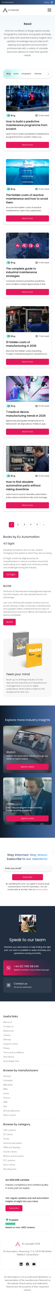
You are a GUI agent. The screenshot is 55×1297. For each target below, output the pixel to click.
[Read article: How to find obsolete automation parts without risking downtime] (27, 477)
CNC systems (9, 1130)
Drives (6, 1138)
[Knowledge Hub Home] (11, 10)
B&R (5, 1089)
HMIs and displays (11, 1147)
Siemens (7, 1076)
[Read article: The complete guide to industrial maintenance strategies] (27, 264)
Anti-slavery (8, 1056)
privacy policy (42, 889)
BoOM (9, 622)
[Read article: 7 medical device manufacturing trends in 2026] (27, 405)
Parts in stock (9, 1115)
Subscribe (27, 877)
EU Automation (8, 2)
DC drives (8, 1134)
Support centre (10, 1043)
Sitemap (7, 1039)
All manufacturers (11, 1110)
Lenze (6, 1093)
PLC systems (9, 1160)
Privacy (6, 1048)
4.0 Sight (10, 574)
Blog (8, 73)
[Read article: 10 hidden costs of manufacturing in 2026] (27, 335)
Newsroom (8, 1031)
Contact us (8, 1026)
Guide (15, 73)
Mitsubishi (8, 1084)
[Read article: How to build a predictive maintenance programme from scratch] (27, 117)
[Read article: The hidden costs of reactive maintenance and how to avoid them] (27, 190)
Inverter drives (10, 1151)
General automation (12, 1143)
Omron (6, 1097)
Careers (7, 1035)
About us (7, 1022)
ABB (5, 1102)
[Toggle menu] (49, 10)
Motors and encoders (13, 1156)
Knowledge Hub (11, 1061)
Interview (38, 73)
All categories (9, 1169)
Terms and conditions (13, 1052)
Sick (5, 1106)
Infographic (26, 73)
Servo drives (9, 1164)
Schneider (8, 1080)
